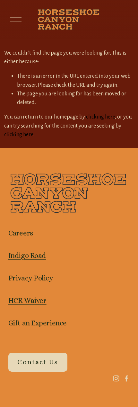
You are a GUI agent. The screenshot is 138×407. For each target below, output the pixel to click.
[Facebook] (126, 378)
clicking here (100, 117)
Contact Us (37, 362)
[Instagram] (116, 378)
